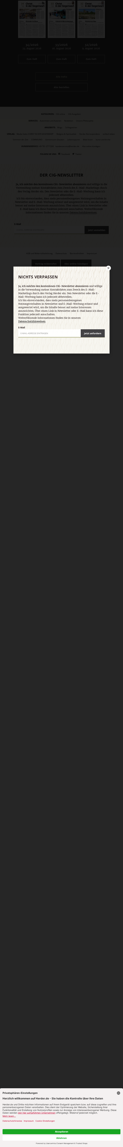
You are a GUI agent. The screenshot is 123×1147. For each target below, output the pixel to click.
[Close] (108, 268)
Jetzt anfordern (92, 333)
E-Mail (21, 327)
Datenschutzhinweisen (31, 321)
